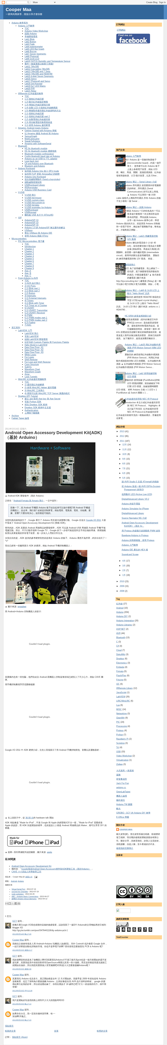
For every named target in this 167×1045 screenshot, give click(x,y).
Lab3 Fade (30, 44)
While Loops (30, 354)
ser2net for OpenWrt (20, 892)
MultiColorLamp (32, 138)
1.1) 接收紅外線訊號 (34, 99)
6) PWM (28, 315)
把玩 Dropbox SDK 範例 (36, 404)
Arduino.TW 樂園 (124, 804)
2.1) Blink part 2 (32, 291)
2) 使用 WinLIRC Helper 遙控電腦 (40, 387)
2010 (122, 581)
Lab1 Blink (30, 39)
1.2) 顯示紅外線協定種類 (36, 102)
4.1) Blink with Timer (34, 303)
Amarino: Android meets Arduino (33, 128)
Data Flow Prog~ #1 (34, 347)
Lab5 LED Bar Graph (34, 49)
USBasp (28, 230)
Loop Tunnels (31, 376)
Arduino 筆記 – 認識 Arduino (138, 207)
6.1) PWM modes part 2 (36, 320)
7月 (124, 468)
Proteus (120, 730)
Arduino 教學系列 (20, 23)
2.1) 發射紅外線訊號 (34, 113)
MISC (119, 709)
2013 (122, 431)
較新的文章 (10, 1031)
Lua (118, 705)
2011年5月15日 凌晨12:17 (22, 950)
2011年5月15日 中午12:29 (22, 991)
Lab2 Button (30, 41)
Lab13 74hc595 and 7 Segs (37, 71)
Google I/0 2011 (93, 520)
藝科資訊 (120, 800)
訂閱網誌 (121, 30)
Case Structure (32, 364)
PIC (118, 722)
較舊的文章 (102, 1031)
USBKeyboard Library (35, 185)
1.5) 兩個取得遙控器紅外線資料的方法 (43, 110)
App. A (28, 271)
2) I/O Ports (30, 286)
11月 (124, 449)
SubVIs (28, 367)
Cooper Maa (18, 9)
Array (27, 374)
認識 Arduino (31, 33)
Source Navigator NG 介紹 (134, 518)
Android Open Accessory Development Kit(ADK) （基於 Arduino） (53, 435)
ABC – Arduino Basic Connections (25, 896)
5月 (124, 478)
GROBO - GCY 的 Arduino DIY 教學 (133, 813)
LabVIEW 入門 (25, 330)
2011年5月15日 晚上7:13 (21, 1004)
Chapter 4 (29, 256)
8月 (124, 463)
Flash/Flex (121, 675)
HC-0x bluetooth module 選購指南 (40, 151)
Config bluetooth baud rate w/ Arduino (42, 156)
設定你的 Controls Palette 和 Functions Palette (47, 342)
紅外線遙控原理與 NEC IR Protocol (141, 399)
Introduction (30, 246)
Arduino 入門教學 (26, 26)
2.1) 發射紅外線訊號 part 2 (37, 116)
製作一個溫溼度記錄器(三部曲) (39, 64)
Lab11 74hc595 (32, 66)
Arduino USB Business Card (38, 190)
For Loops (29, 357)
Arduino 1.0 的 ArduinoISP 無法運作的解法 (45, 227)
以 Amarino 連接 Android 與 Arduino (42, 133)
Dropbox (120, 658)
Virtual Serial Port (18, 889)
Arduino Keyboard (26, 168)
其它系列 (16, 327)
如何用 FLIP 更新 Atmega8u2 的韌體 (42, 174)
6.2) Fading (30, 322)
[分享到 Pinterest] (19, 903)
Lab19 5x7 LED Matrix (35, 86)
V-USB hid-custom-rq (35, 202)
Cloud (119, 650)
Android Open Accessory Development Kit (31, 866)
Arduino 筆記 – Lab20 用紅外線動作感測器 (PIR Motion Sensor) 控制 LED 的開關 (143, 347)
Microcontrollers (19, 238)
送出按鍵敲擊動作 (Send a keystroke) (42, 179)
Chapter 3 (29, 254)
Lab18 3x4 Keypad (33, 83)
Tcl (117, 747)
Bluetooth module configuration (39, 154)
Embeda (120, 667)
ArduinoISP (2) (31, 222)
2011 (122, 441)
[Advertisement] (129, 95)
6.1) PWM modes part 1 (36, 317)
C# (117, 646)
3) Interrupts (30, 295)
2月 (124, 570)
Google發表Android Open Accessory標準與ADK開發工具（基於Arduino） (56, 869)
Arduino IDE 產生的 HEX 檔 (135, 550)
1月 (124, 575)
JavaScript (121, 692)
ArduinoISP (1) (31, 220)
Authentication (31, 410)
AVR (118, 633)
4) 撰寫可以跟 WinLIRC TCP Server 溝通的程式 (47, 393)
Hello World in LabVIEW (36, 345)
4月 (124, 561)
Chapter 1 (29, 249)
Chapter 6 (29, 261)
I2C (118, 684)
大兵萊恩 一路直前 (125, 770)
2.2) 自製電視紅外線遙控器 (37, 119)
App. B (28, 273)
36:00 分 (29, 817)
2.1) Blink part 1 (32, 288)
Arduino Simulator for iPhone (135, 508)
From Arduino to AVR (28, 278)
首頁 (56, 1031)
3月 (124, 565)
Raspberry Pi (122, 739)
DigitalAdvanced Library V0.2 (135, 499)
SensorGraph (31, 136)
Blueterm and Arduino (35, 166)
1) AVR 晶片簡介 (32, 283)
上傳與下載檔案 (32, 413)
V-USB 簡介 (30, 195)
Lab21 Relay (30, 91)
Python (119, 734)
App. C (28, 275)
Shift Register (31, 359)
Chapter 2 (29, 251)
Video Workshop (124, 756)
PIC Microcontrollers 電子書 (31, 241)
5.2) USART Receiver (35, 313)
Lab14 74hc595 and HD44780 (38, 74)
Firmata (119, 671)
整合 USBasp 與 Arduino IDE (38, 233)
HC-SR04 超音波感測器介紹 (138, 316)
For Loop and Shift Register (38, 362)
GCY (14, 921)
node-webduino (18, 894)
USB (118, 751)
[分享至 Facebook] (15, 903)
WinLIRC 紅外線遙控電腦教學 (32, 379)
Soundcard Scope (130, 554)
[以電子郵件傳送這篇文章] (6, 903)
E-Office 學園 (122, 817)
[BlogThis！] (9, 903)
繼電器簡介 (130, 264)
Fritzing (119, 680)
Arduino (21, 881)
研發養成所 (121, 779)
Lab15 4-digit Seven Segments (39, 76)
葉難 (118, 775)
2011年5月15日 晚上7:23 (21, 1020)
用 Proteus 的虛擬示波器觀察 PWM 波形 (141, 530)
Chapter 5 (29, 258)
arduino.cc (121, 787)
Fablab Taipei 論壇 (20, 418)
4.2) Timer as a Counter (36, 305)
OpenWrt (120, 718)
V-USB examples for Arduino (38, 207)
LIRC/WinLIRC (123, 701)
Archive (15, 415)
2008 (122, 591)
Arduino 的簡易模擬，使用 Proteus (138, 540)
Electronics (121, 663)
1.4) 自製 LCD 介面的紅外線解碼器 (41, 107)
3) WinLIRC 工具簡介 (35, 390)
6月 (124, 473)
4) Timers (29, 300)
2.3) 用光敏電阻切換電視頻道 (38, 122)
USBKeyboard (31, 210)
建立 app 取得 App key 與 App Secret (42, 399)
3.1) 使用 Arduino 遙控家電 (37, 125)
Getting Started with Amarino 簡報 (41, 130)
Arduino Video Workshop (36, 31)
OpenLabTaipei (123, 791)
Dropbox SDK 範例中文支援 (38, 407)
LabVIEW (120, 696)
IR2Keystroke (31, 187)
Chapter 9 (29, 268)
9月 (124, 459)
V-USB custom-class (34, 200)
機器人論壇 (121, 796)
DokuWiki (120, 654)
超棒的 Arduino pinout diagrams (24, 899)
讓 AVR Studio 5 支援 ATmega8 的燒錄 (140, 481)
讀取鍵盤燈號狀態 (33, 182)
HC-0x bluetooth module (36, 148)
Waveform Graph (33, 372)
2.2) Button (30, 293)
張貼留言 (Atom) (20, 1037)
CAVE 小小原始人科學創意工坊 (26, 871)
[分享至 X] (12, 903)
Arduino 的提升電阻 (131, 504)
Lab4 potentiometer (34, 46)
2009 (122, 586)
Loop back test (32, 161)
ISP (20, 217)
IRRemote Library (124, 688)
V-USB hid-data (32, 205)
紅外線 (119, 603)
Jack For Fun (122, 783)
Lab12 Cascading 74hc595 (37, 69)
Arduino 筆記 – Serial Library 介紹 (141, 182)
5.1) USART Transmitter (36, 310)
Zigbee (119, 764)
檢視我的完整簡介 (124, 848)
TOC (27, 28)
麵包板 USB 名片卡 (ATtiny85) (39, 215)
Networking (121, 713)
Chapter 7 (29, 263)
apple (49, 852)
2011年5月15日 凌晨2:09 (21, 969)
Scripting (120, 743)
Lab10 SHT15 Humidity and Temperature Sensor (47, 61)
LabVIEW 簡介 (31, 333)
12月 (124, 444)
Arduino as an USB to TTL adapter (41, 158)
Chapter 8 (29, 266)
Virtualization (122, 760)
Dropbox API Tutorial (28, 396)
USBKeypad (30, 212)
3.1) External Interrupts (35, 298)
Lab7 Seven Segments (35, 54)
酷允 (118, 808)
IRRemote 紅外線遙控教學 (30, 93)
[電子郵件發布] (35, 877)
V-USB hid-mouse (33, 197)
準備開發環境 (31, 36)
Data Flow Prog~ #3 (34, 352)
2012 (122, 436)
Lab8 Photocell (32, 56)
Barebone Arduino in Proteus (135, 535)
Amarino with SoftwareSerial (38, 143)
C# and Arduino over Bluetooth (39, 163)
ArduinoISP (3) (31, 225)
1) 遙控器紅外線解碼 (34, 384)
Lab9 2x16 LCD (32, 59)
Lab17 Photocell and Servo (37, 81)
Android (14, 881)
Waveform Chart (32, 369)
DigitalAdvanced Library (133, 513)
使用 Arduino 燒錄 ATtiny (36, 236)
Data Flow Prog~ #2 (34, 350)
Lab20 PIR (30, 88)
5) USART (29, 308)
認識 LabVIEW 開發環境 (36, 339)
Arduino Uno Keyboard (35, 177)
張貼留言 (9, 1026)
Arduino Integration (125, 620)
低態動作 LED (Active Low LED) (137, 494)
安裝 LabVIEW (31, 336)
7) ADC (28, 325)
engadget (22, 606)
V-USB (21, 192)
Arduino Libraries (124, 625)
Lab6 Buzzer (31, 51)
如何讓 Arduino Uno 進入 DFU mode (42, 171)
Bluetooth (22, 146)
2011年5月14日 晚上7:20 (21, 934)
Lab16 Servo (31, 79)
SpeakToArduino (32, 141)
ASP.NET (120, 629)
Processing (121, 726)
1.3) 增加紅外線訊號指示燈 (37, 105)
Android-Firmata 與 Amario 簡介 (29, 500)
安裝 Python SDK (33, 401)
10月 (124, 454)
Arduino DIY (122, 616)
